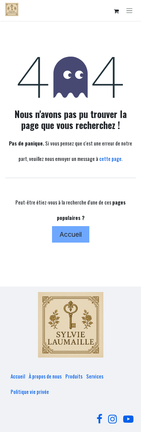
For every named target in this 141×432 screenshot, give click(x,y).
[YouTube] (128, 418)
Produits (73, 376)
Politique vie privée (30, 391)
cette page (110, 158)
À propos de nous (45, 376)
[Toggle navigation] (129, 10)
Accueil (71, 234)
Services (94, 376)
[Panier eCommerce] (116, 11)
